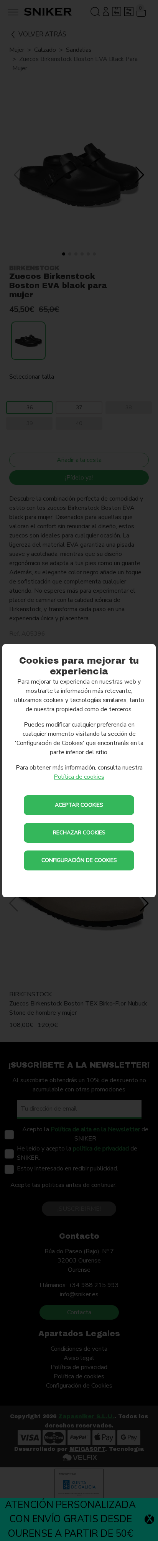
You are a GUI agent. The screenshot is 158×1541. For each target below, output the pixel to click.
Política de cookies (79, 777)
